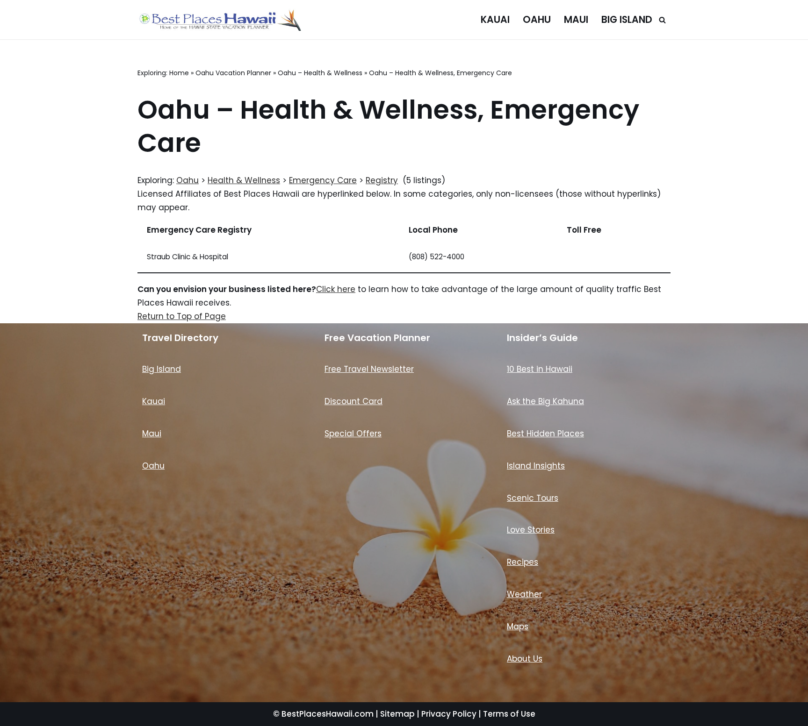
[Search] (662, 19)
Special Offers (353, 433)
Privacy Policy (448, 713)
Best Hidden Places (545, 433)
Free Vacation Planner (377, 337)
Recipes (522, 562)
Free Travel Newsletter (369, 369)
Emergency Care (323, 180)
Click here (335, 289)
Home (179, 73)
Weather (524, 594)
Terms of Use (509, 713)
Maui (576, 19)
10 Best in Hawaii (539, 369)
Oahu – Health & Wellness (320, 73)
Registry (382, 180)
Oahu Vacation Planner (233, 73)
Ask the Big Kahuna (545, 401)
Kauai (495, 19)
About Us (524, 658)
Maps (517, 626)
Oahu (537, 19)
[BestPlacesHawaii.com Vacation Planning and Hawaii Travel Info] (219, 19)
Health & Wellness (244, 180)
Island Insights (536, 465)
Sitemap (397, 713)
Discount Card (353, 401)
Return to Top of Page (181, 316)
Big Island (626, 19)
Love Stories (531, 529)
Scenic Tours (532, 498)
